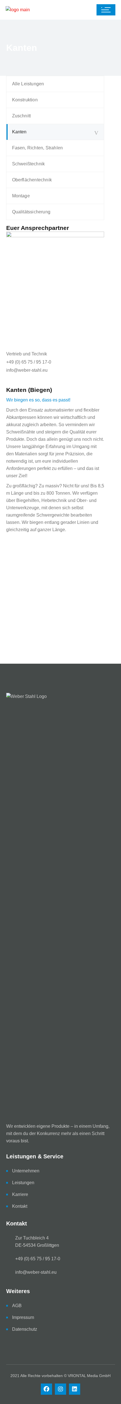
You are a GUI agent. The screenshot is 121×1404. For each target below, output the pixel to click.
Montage (21, 195)
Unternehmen (25, 1170)
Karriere (20, 1194)
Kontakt (19, 1206)
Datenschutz (24, 1329)
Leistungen (23, 1182)
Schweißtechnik (28, 163)
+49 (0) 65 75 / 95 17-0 (28, 362)
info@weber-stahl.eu (27, 370)
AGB (17, 1305)
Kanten (19, 131)
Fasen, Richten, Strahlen (37, 147)
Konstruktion (25, 99)
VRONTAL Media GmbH (89, 1375)
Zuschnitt (21, 115)
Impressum (23, 1317)
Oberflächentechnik (32, 179)
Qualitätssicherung (31, 211)
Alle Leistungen (28, 83)
